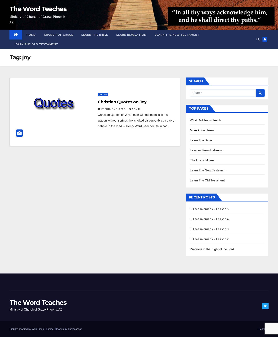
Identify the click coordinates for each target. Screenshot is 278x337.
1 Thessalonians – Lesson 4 (209, 219)
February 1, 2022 (113, 109)
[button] (257, 39)
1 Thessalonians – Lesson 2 (209, 239)
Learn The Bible (94, 34)
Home (31, 34)
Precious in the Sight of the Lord (212, 249)
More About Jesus (202, 130)
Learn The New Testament (177, 34)
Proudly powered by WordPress (27, 329)
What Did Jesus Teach (205, 120)
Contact (263, 329)
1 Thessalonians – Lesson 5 (209, 209)
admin (136, 109)
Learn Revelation (131, 34)
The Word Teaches (37, 9)
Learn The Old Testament (36, 44)
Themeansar (74, 329)
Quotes (103, 95)
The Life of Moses (202, 160)
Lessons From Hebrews (206, 150)
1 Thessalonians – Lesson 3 (209, 229)
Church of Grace (58, 34)
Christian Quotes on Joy (122, 102)
